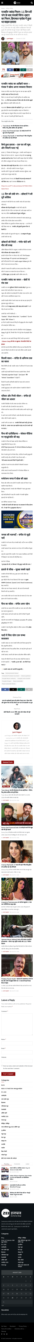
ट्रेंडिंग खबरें (4, 1113)
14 (21, 1289)
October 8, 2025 (20, 38)
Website (3, 1057)
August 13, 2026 (15, 912)
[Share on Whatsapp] (23, 69)
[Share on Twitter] (17, 69)
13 (17, 1289)
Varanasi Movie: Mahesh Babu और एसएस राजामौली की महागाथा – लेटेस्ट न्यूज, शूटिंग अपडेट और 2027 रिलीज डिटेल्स (16, 941)
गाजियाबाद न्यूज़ (4, 1106)
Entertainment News (12, 673)
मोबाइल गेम (3, 1141)
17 (3, 1293)
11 (8, 1289)
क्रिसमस (3, 1102)
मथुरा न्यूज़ (3, 1134)
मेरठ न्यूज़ (3, 1137)
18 (8, 1293)
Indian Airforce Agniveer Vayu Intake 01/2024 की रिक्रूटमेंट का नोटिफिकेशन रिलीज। (21, 1177)
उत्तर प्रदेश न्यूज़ (5, 1099)
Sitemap (3, 1331)
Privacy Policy (23, 1326)
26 (12, 1298)
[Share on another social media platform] (30, 69)
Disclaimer (13, 1326)
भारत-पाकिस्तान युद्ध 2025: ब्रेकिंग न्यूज (10, 1127)
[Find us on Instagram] (6, 1334)
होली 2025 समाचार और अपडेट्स (9, 1158)
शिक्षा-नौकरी (4, 1151)
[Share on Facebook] (10, 69)
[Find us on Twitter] (4, 1334)
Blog (3, 1085)
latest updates (25, 676)
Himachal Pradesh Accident (10, 676)
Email (3, 1048)
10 (3, 1289)
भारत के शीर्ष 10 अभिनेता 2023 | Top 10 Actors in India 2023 (20, 1169)
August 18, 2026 (15, 837)
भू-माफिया (3, 1130)
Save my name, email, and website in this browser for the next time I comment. (18, 1067)
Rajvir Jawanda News (8, 683)
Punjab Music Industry (9, 678)
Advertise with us (19, 1329)
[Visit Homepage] (17, 3)
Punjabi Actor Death (24, 678)
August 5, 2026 (14, 991)
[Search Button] (32, 2)
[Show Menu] (2, 2)
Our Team (4, 1326)
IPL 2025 (3, 1092)
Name (3, 1039)
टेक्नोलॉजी (3, 1109)
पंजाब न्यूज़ (3, 1120)
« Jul (2, 1305)
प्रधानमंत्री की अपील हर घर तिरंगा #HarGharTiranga (18, 1186)
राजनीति (3, 1144)
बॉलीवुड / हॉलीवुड (9, 8)
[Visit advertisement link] (17, 75)
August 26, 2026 (15, 800)
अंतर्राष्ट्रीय (3, 1095)
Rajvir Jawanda (18, 681)
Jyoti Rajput (10, 38)
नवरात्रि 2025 (4, 1116)
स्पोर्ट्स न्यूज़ (4, 1155)
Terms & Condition (6, 1329)
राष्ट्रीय (3, 1148)
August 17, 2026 (15, 875)
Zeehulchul (4, 1221)
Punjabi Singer (6, 681)
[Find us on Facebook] (1, 1334)
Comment (4, 1011)
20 (17, 1293)
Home (3, 8)
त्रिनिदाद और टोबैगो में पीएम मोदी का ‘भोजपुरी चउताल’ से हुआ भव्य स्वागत (20, 1193)
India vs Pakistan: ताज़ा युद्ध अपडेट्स (11, 1088)
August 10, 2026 (15, 951)
